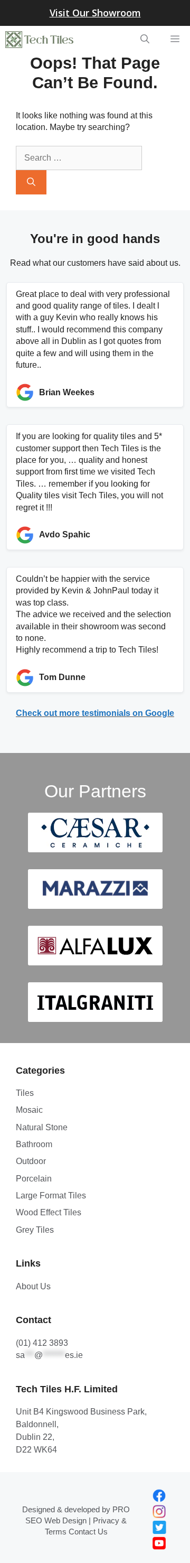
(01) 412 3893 (42, 1342)
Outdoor (31, 1161)
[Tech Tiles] (39, 39)
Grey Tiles (35, 1229)
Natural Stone (42, 1127)
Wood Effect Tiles (48, 1212)
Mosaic (29, 1109)
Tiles (25, 1092)
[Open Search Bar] (145, 39)
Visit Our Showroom (95, 12)
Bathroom (34, 1144)
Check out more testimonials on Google (95, 713)
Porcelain (34, 1178)
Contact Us (88, 1531)
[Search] (31, 182)
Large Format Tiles (51, 1195)
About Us (33, 1286)
